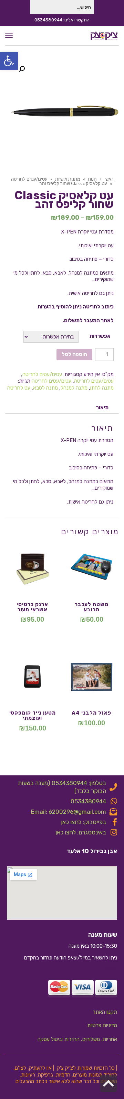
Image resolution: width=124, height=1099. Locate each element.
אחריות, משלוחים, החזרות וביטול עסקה (77, 1039)
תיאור (102, 407)
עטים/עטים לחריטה (42, 374)
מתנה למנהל (74, 388)
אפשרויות (100, 336)
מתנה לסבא (45, 388)
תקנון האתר (105, 1012)
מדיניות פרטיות (102, 1025)
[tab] (102, 408)
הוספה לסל (74, 354)
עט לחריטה (18, 388)
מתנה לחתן (102, 388)
